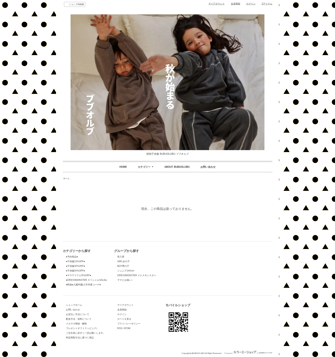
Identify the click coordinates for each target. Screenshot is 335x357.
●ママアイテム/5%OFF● (78, 275)
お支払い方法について (77, 314)
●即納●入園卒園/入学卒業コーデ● (83, 284)
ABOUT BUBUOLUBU (177, 166)
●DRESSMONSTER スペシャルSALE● (86, 280)
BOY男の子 (123, 266)
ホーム (66, 178)
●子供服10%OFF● (75, 261)
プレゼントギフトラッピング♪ (81, 328)
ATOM (127, 328)
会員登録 (235, 3)
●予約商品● (72, 256)
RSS (119, 328)
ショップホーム (74, 305)
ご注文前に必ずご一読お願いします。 (85, 333)
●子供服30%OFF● (75, 266)
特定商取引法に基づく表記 (80, 337)
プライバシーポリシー (129, 323)
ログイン (251, 3)
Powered (228, 353)
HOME (123, 166)
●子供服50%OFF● (75, 270)
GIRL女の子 (123, 261)
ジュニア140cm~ (126, 270)
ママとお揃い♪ (124, 280)
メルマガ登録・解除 (76, 323)
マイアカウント (216, 3)
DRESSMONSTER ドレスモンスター (136, 275)
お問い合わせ (208, 166)
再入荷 (120, 256)
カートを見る (124, 319)
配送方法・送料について (79, 319)
